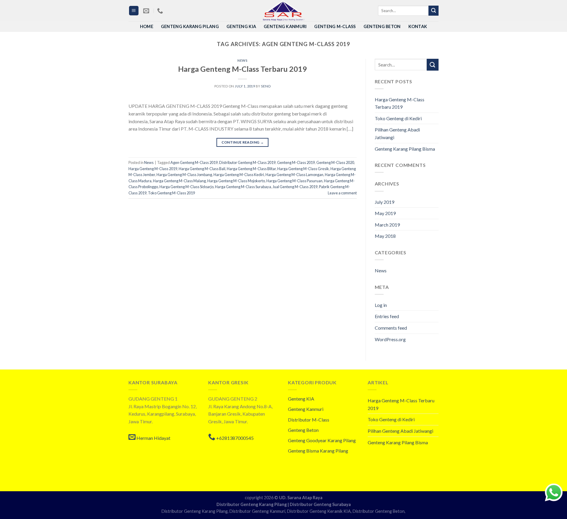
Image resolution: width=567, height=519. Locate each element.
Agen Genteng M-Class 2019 (194, 162)
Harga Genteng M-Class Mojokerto (236, 180)
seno (266, 86)
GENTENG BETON (382, 26)
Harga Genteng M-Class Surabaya (243, 186)
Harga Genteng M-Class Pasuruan (294, 180)
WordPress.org (390, 339)
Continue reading (242, 142)
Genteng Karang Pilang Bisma (405, 149)
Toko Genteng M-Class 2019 (171, 193)
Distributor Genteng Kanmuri (257, 511)
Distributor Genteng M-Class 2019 (247, 162)
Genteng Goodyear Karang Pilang (322, 440)
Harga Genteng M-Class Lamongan (294, 174)
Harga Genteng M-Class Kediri (239, 174)
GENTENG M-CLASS (335, 26)
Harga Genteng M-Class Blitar (251, 168)
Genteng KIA (301, 398)
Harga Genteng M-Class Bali (202, 168)
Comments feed (391, 328)
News (242, 60)
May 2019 (385, 213)
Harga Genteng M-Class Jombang (184, 174)
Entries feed (387, 316)
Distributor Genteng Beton (379, 511)
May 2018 (385, 236)
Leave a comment (342, 193)
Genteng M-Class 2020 (335, 162)
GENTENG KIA (241, 26)
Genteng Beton (303, 430)
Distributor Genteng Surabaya (320, 504)
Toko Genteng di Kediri (398, 118)
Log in (381, 305)
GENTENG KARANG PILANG (190, 26)
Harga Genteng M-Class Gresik (303, 168)
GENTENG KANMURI (285, 26)
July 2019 (384, 202)
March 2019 (387, 224)
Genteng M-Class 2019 (296, 162)
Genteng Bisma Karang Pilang (318, 450)
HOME (146, 26)
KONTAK (417, 26)
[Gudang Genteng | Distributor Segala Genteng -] (283, 10)
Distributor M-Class (308, 419)
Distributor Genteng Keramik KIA (319, 511)
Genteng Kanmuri (305, 409)
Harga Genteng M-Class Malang (179, 180)
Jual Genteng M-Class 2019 (295, 186)
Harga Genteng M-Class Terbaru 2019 (242, 68)
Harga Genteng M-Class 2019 (152, 168)
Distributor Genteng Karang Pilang (252, 504)
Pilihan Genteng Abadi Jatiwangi (397, 133)
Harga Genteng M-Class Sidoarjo (186, 186)
